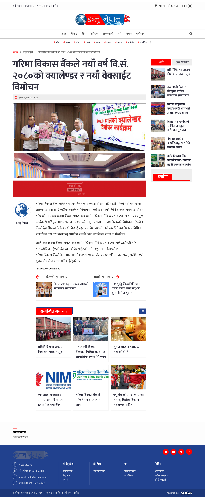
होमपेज (15, 52)
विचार (129, 34)
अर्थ (119, 34)
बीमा (83, 34)
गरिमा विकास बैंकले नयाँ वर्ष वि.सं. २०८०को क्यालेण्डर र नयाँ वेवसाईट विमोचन (72, 76)
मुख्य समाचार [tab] (182, 62)
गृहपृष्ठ (64, 34)
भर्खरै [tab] (161, 62)
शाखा (109, 43)
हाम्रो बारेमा (17, 6)
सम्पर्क (38, 6)
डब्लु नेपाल (22, 222)
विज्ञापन (28, 6)
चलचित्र (143, 43)
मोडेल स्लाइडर (161, 476)
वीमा (78, 43)
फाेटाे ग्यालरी (160, 480)
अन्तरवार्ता (108, 34)
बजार (120, 43)
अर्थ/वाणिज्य (99, 471)
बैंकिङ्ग (74, 34)
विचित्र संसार (130, 471)
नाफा (98, 43)
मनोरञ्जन (140, 34)
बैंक (58, 43)
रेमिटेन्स (94, 34)
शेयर (68, 43)
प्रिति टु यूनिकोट (51, 6)
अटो (88, 43)
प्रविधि (131, 43)
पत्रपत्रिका (128, 476)
